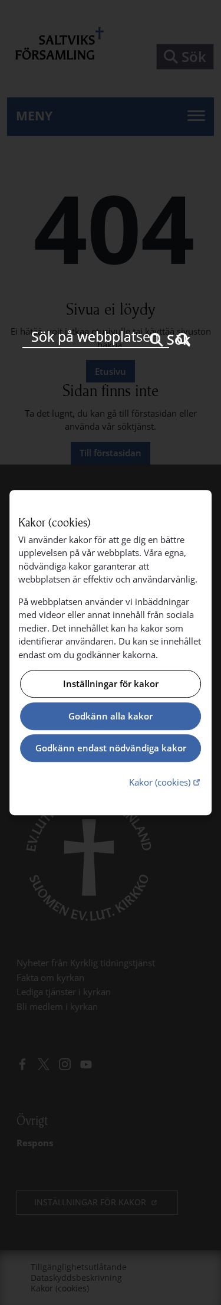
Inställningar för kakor (111, 684)
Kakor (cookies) (166, 782)
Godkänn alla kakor (110, 716)
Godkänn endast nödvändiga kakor (110, 748)
